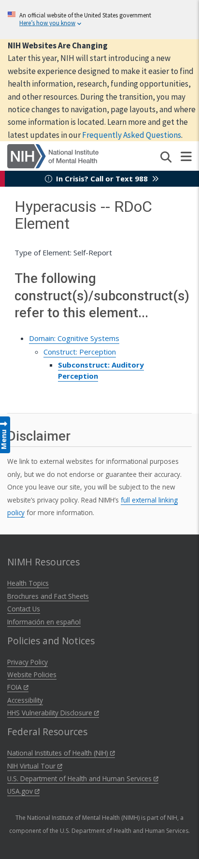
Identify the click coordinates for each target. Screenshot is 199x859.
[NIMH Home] (53, 155)
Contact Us (23, 608)
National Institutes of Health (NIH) (58, 752)
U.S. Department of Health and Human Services (80, 778)
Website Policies (32, 674)
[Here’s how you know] (99, 19)
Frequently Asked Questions (131, 135)
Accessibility (25, 700)
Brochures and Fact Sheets (48, 596)
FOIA (15, 687)
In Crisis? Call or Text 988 (102, 178)
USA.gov (21, 791)
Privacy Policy (27, 661)
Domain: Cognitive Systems (74, 338)
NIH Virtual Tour (32, 765)
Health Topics (28, 583)
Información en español (44, 621)
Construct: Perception (79, 351)
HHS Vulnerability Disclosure (50, 712)
